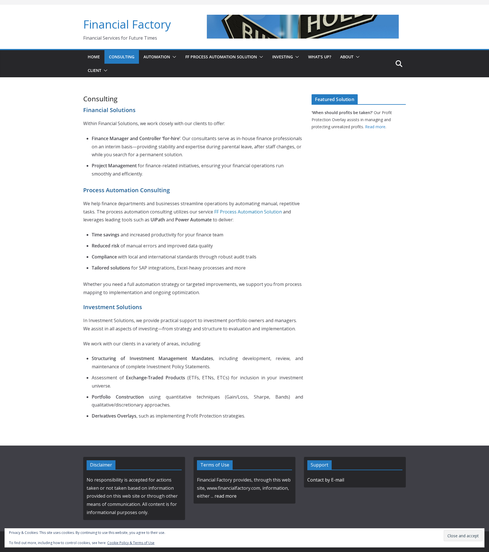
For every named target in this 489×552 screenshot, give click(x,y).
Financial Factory (127, 24)
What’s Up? (319, 56)
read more (226, 496)
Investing (282, 56)
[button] (173, 57)
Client (94, 70)
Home (94, 56)
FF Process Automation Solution (221, 56)
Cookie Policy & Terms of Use (131, 542)
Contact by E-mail (325, 480)
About (346, 56)
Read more (375, 126)
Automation (156, 56)
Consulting (121, 56)
